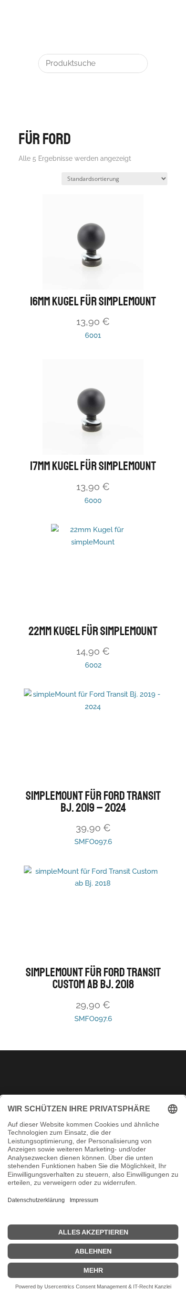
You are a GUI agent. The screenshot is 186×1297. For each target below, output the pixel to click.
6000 (93, 482)
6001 (93, 317)
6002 (93, 647)
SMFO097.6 (93, 817)
